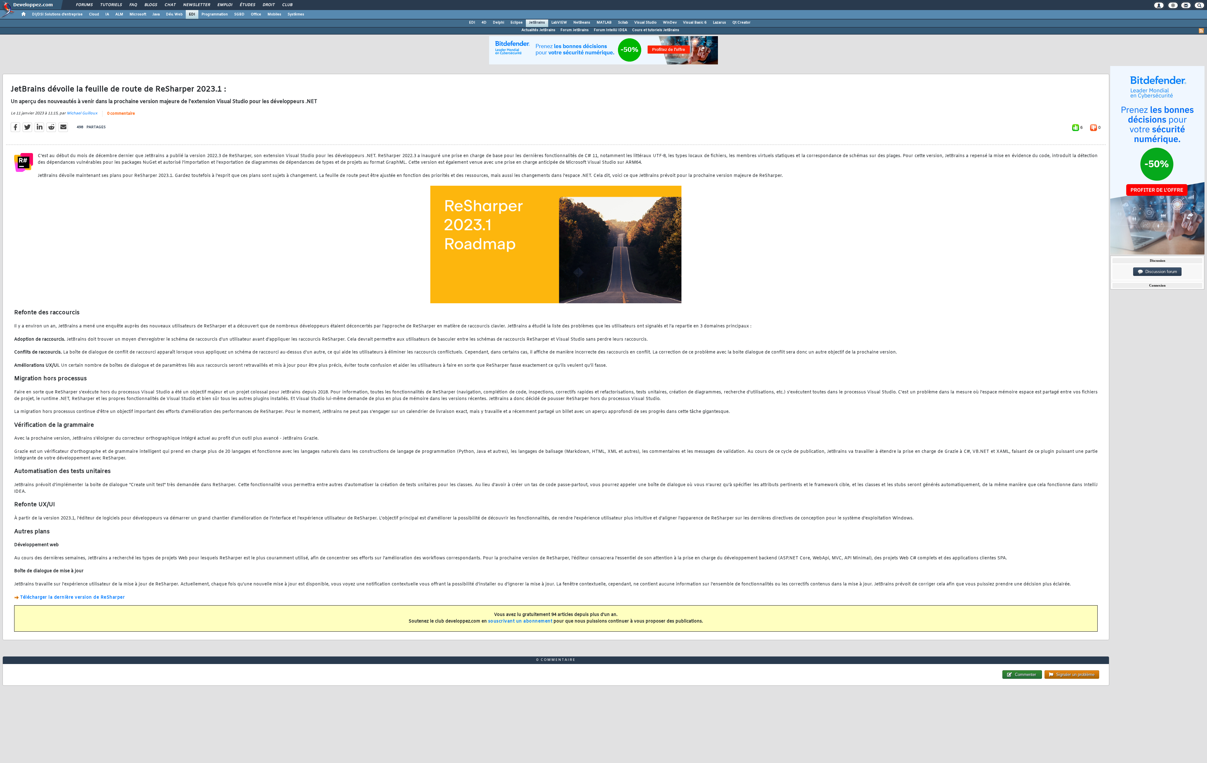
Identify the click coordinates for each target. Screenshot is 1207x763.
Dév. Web (174, 14)
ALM (119, 14)
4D (484, 22)
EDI (192, 14)
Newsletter (196, 5)
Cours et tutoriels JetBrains (655, 30)
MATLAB (604, 22)
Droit (268, 5)
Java (156, 14)
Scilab (623, 22)
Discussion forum (1160, 271)
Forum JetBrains (574, 30)
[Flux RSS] (1201, 30)
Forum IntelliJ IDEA (610, 30)
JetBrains (537, 22)
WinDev (670, 22)
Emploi (225, 5)
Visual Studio (645, 22)
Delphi (498, 22)
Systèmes (296, 14)
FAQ (133, 5)
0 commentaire (121, 113)
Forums (84, 5)
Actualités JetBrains (538, 30)
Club (287, 5)
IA (107, 14)
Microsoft (138, 14)
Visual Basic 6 (695, 22)
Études (247, 5)
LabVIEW (559, 22)
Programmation (214, 14)
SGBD (239, 14)
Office (256, 14)
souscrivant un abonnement (520, 621)
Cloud (94, 14)
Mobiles (274, 14)
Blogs (150, 5)
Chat (170, 5)
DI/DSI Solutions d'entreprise (57, 14)
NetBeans (581, 22)
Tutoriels (110, 5)
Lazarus (719, 22)
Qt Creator (741, 22)
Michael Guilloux (82, 113)
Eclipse (516, 22)
